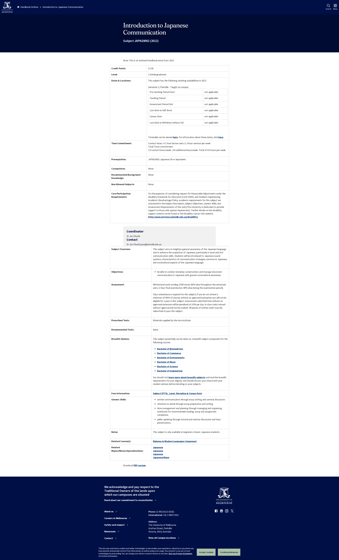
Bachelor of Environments (170, 357)
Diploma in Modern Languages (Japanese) (175, 441)
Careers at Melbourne (115, 518)
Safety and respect (114, 524)
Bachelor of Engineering (169, 370)
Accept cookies (206, 552)
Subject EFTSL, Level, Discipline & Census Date (177, 393)
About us (108, 511)
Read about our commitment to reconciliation (128, 500)
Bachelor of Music (166, 361)
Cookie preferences (229, 552)
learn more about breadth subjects (186, 377)
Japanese (158, 447)
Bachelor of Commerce (169, 353)
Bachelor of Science (167, 366)
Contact (108, 538)
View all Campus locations (162, 537)
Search (328, 9)
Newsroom (109, 531)
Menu (335, 9)
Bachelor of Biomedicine (170, 348)
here (175, 137)
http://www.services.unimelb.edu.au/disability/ (173, 216)
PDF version (140, 465)
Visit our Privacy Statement (180, 553)
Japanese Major (161, 457)
